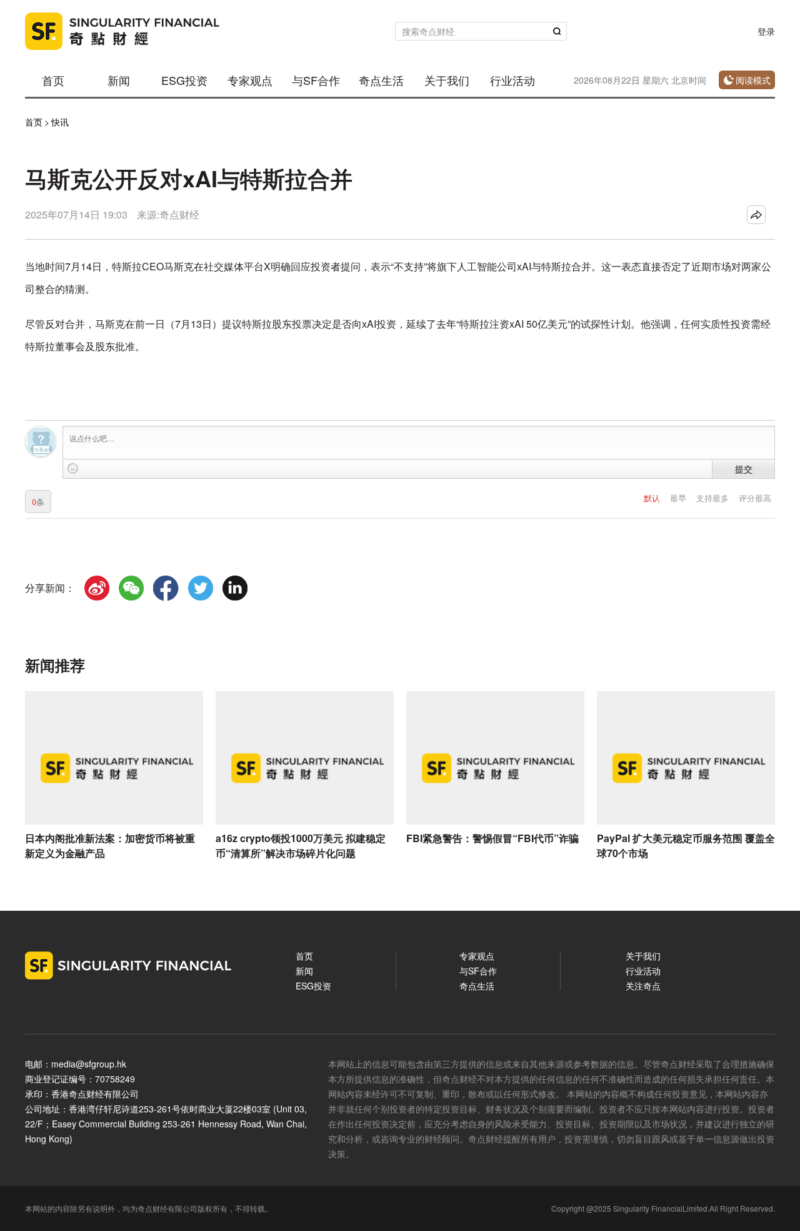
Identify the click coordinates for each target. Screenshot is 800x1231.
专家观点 (250, 80)
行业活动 (512, 80)
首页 (53, 80)
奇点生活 (381, 80)
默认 (653, 498)
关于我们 (446, 80)
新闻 (119, 80)
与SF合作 (316, 80)
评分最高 (755, 498)
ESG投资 (184, 80)
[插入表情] (73, 468)
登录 (766, 31)
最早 (679, 498)
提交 (743, 469)
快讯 (60, 121)
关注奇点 (643, 985)
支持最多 (713, 498)
